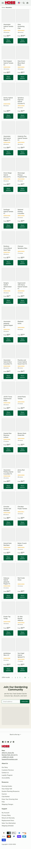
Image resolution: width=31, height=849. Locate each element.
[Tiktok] (11, 742)
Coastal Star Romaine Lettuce (8, 435)
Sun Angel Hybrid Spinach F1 (21, 655)
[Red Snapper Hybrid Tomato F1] (8, 52)
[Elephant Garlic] (22, 313)
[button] (20, 2)
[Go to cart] (27, 2)
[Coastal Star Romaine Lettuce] (8, 425)
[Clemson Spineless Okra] (22, 237)
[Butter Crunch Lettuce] (22, 534)
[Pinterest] (13, 742)
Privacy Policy (6, 815)
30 (25, 677)
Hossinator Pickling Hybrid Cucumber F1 (8, 472)
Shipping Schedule (8, 826)
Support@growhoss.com (10, 759)
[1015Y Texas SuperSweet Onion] (8, 388)
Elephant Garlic (20, 322)
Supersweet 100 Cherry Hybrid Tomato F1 (22, 285)
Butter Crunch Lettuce (22, 544)
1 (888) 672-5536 (7, 757)
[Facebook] (3, 742)
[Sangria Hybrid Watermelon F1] (8, 274)
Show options (7, 41)
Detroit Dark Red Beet (7, 544)
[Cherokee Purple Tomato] (22, 498)
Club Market (6, 796)
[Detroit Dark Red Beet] (8, 534)
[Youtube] (8, 742)
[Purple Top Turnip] (8, 608)
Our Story (5, 767)
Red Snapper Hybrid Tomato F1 (8, 63)
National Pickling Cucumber (21, 211)
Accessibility (6, 778)
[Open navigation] (3, 3)
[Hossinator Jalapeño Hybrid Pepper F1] (8, 313)
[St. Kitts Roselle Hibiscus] (22, 608)
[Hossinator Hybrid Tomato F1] (8, 16)
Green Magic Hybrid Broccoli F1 (8, 175)
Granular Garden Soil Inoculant (7, 508)
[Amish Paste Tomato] (22, 388)
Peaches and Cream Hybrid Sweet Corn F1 (22, 362)
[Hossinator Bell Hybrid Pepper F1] (8, 128)
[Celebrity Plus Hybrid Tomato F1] (22, 128)
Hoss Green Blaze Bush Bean (21, 63)
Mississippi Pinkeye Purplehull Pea (22, 175)
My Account (5, 812)
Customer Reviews (8, 770)
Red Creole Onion (21, 579)
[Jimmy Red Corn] (22, 461)
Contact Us (5, 772)
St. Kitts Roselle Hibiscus (20, 618)
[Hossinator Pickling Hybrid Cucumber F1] (8, 461)
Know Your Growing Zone (10, 799)
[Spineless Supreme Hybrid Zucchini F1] (22, 89)
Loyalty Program (7, 775)
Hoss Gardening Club (21, 26)
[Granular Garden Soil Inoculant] (8, 498)
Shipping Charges (7, 804)
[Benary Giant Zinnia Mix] (22, 425)
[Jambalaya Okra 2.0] (8, 644)
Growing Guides (7, 786)
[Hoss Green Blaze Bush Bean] (22, 52)
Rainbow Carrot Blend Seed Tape (8, 248)
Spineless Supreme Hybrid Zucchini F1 (21, 100)
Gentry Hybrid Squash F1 (8, 98)
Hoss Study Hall (7, 789)
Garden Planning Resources (10, 791)
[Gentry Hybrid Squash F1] (8, 89)
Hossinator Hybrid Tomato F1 (8, 26)
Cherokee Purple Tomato (22, 507)
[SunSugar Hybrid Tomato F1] (8, 201)
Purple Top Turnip (7, 617)
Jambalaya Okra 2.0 (7, 654)
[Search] (23, 2)
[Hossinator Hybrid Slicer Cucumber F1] (8, 351)
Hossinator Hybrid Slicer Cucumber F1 (8, 362)
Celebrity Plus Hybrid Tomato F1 (22, 138)
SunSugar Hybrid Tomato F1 (8, 211)
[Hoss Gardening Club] (22, 16)
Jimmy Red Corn (21, 471)
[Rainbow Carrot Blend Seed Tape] (8, 237)
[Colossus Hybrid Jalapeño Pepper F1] (8, 569)
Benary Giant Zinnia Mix (22, 434)
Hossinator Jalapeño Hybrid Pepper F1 (8, 324)
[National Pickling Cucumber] (22, 201)
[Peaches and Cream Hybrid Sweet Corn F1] (22, 351)
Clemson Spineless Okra (22, 247)
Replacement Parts (8, 820)
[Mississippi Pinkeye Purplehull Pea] (22, 164)
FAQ (3, 802)
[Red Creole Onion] (22, 569)
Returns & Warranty (8, 818)
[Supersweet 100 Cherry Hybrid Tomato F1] (22, 274)
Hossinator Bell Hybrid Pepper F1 (7, 138)
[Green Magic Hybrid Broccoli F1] (8, 164)
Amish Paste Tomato (22, 397)
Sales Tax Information (9, 823)
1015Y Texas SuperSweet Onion (8, 398)
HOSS (14, 844)
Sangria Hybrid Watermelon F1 (8, 285)
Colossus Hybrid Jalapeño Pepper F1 (7, 581)
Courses (4, 794)
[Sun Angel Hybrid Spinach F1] (22, 644)
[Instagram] (5, 742)
